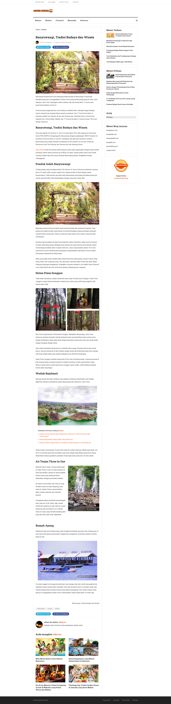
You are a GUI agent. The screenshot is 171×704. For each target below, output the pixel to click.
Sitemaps (76, 2)
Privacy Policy (64, 2)
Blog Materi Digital (43, 700)
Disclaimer (51, 2)
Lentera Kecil (110, 150)
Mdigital (49, 42)
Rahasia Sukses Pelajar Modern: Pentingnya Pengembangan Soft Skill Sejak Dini (65, 443)
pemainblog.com (112, 146)
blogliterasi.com (111, 130)
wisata (57, 608)
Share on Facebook (62, 47)
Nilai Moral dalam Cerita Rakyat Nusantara (120, 46)
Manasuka (72, 20)
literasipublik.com (112, 138)
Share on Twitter (44, 47)
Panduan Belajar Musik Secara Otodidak (119, 104)
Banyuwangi (41, 608)
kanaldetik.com (111, 134)
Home (38, 30)
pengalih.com (110, 142)
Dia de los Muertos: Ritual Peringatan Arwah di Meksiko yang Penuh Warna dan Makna (51, 687)
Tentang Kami (39, 2)
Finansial (60, 20)
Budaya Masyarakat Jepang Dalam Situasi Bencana (56, 439)
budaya (50, 608)
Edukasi (48, 20)
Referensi (84, 20)
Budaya (38, 20)
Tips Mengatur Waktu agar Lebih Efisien (119, 62)
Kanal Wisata (40, 150)
